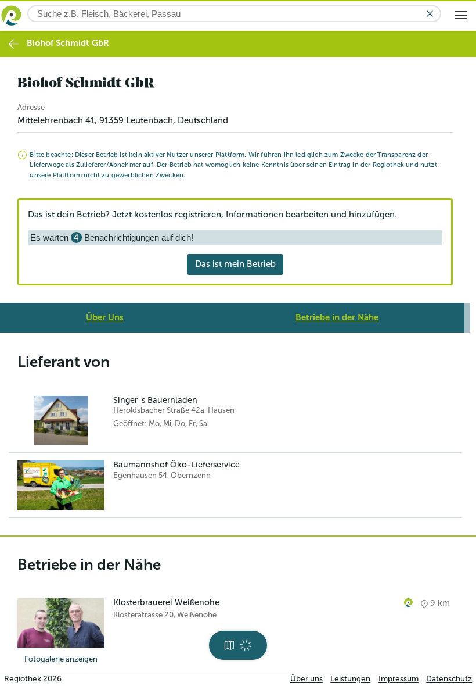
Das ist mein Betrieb (235, 264)
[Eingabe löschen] (430, 14)
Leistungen (350, 679)
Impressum (398, 679)
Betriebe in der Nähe (336, 317)
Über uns (306, 679)
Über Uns (105, 317)
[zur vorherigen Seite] (14, 44)
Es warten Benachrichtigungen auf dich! (111, 237)
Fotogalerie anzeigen (61, 659)
